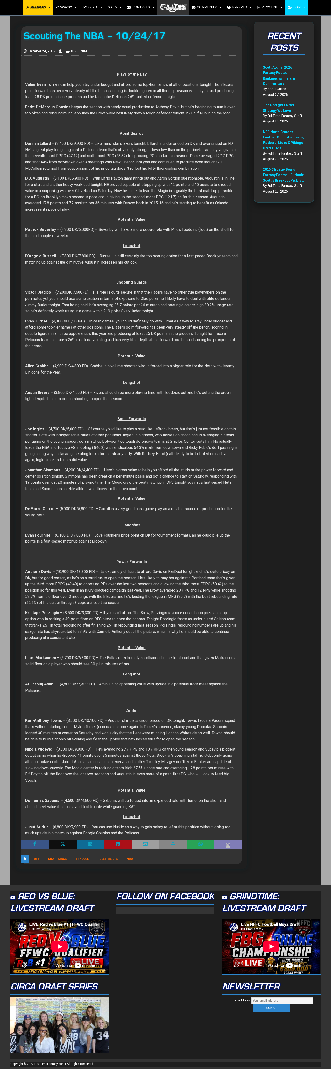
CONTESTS (141, 7)
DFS (36, 858)
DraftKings (57, 858)
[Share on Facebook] (35, 844)
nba (130, 858)
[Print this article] (173, 844)
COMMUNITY (207, 7)
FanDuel (82, 858)
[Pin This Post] (118, 844)
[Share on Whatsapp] (200, 844)
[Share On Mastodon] (228, 844)
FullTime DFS (108, 858)
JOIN (297, 7)
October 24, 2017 (41, 51)
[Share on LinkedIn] (90, 844)
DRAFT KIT (89, 7)
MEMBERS (38, 7)
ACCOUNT (270, 7)
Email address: (240, 1000)
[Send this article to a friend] (145, 844)
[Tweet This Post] (63, 844)
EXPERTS (239, 7)
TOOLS (112, 7)
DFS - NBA (79, 51)
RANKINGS (63, 7)
